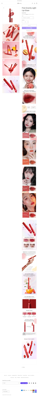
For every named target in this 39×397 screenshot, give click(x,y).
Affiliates (18, 377)
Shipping (27, 14)
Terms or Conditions (31, 375)
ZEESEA (5, 394)
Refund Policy (20, 375)
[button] (2, 3)
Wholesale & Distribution (25, 377)
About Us (5, 375)
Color (22, 15)
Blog (15, 377)
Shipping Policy (14, 375)
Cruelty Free (12, 377)
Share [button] (24, 367)
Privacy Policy (25, 375)
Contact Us (9, 375)
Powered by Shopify (8, 394)
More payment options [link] (29, 30)
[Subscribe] (18, 383)
